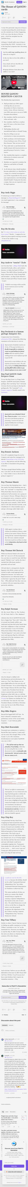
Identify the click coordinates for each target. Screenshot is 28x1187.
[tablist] (7, 1025)
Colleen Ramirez (8, 1039)
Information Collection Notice (16, 1002)
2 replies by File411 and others (13, 1097)
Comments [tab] (4, 1025)
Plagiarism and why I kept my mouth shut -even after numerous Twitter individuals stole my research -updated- (9, 1117)
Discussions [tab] (12, 1111)
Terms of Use (21, 1000)
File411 (6, 12)
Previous (6, 1015)
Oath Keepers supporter (11, 389)
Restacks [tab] (11, 1025)
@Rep (15, 266)
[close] (23, 1142)
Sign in (25, 2)
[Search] (25, 1111)
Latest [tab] (6, 1111)
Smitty (6, 1055)
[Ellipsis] (26, 1039)
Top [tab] (3, 1111)
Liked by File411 (9, 1040)
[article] (14, 1121)
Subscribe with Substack (15, 1172)
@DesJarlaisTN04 (6, 339)
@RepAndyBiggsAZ (14, 198)
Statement (4, 392)
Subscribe (19, 2)
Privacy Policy (19, 1178)
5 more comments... (6, 1104)
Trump (4, 698)
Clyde (19, 266)
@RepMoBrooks (6, 241)
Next (23, 1015)
